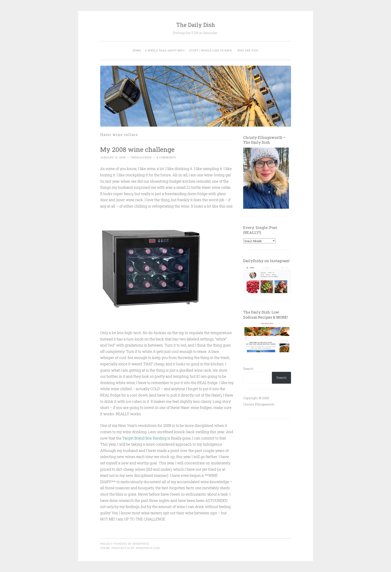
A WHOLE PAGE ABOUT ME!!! (165, 50)
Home (137, 50)
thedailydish (141, 157)
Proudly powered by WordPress (124, 543)
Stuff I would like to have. (211, 50)
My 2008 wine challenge (137, 149)
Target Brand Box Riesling (144, 438)
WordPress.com (148, 548)
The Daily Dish (195, 24)
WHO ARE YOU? (248, 50)
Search (248, 369)
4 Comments (166, 157)
